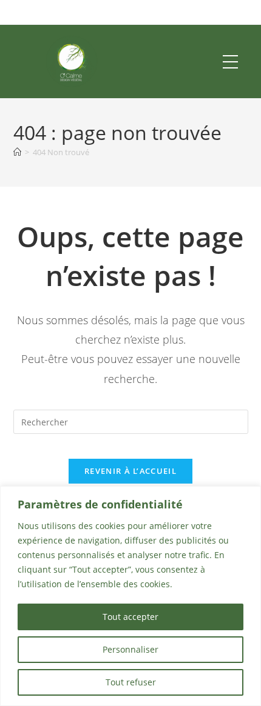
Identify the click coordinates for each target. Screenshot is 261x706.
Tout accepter (130, 616)
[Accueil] (17, 152)
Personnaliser (130, 649)
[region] (130, 596)
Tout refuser (131, 682)
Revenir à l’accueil (130, 470)
